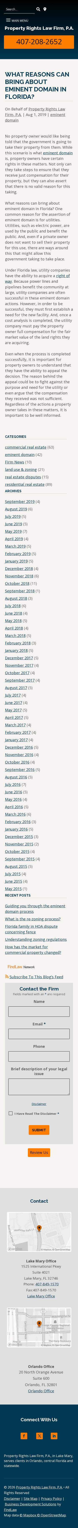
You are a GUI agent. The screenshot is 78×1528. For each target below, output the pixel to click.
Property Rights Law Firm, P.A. (39, 28)
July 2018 (13, 605)
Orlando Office (41, 1390)
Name (39, 1001)
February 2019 (18, 553)
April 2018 (14, 628)
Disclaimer (39, 1104)
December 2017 (19, 657)
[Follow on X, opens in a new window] (39, 1436)
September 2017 (20, 680)
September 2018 (20, 590)
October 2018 (17, 583)
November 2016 (19, 754)
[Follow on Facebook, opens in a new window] (24, 1436)
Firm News (14, 462)
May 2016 (13, 799)
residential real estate (25, 484)
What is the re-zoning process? (33, 918)
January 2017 (16, 739)
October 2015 (17, 851)
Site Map (30, 1498)
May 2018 (13, 620)
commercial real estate (25, 447)
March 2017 (15, 724)
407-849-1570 (47, 1284)
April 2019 (14, 538)
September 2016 (20, 769)
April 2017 (14, 717)
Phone (39, 1046)
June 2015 (13, 881)
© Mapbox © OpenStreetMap (43, 1515)
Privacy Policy (51, 1498)
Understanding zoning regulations (36, 939)
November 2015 (19, 844)
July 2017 (13, 695)
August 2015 (16, 866)
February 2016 (18, 821)
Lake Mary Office (41, 1296)
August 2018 (16, 598)
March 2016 (15, 814)
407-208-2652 (39, 42)
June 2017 (13, 702)
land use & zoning (21, 469)
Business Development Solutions (30, 1504)
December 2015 (19, 836)
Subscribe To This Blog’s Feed (36, 976)
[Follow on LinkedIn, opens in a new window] (54, 1436)
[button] (16, 19)
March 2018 (15, 635)
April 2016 (14, 806)
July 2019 (13, 516)
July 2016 (13, 784)
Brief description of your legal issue (39, 1071)
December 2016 (19, 747)
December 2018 (19, 568)
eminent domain (58, 152)
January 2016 (16, 829)
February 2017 (18, 732)
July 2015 (13, 873)
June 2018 (13, 613)
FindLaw (10, 1510)
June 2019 (13, 523)
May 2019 (13, 531)
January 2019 (16, 561)
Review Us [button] (39, 1152)
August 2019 (16, 509)
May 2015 (13, 888)
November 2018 (19, 576)
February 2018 (18, 643)
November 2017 (19, 665)
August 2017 (16, 687)
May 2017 (13, 710)
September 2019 (20, 501)
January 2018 (16, 650)
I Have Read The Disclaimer (37, 1113)
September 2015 (20, 858)
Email (39, 1023)
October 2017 (17, 672)
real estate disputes (23, 476)
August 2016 (16, 777)
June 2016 (13, 791)
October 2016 (17, 762)
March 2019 (15, 546)
